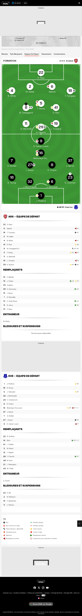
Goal (12, 612)
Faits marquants (16, 54)
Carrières (46, 593)
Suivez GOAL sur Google (42, 604)
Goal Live (76, 593)
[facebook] (34, 588)
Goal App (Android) (56, 593)
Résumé (5, 54)
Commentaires (59, 54)
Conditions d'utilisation (20, 593)
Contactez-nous (7, 593)
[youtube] (47, 588)
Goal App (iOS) (68, 593)
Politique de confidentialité (35, 593)
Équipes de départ (32, 54)
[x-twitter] (38, 588)
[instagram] (43, 588)
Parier (38, 595)
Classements (46, 54)
